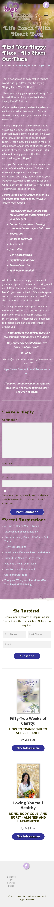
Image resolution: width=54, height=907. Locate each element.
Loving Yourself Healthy (28, 805)
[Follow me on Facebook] (46, 5)
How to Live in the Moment (19, 569)
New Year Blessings (15, 546)
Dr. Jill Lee (43, 66)
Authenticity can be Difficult (20, 563)
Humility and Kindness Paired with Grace (27, 552)
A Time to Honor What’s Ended (21, 526)
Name (7, 463)
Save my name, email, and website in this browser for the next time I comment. (26, 499)
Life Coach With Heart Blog (27, 30)
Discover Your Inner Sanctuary (21, 531)
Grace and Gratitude (15, 574)
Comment (10, 419)
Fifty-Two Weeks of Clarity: (28, 721)
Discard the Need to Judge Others (23, 558)
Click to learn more (28, 748)
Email (7, 477)
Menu (46, 14)
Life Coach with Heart (32, 896)
